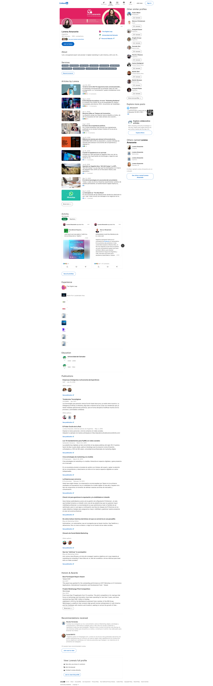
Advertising (65, 65)
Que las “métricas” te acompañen (74, 552)
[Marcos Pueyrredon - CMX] (65, 418)
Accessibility (78, 681)
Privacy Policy (95, 681)
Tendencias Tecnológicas (72, 399)
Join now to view (69, 650)
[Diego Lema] (70, 544)
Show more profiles (134, 98)
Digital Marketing (114, 65)
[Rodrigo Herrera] (70, 391)
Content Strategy (104, 65)
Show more (66, 204)
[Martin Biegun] (65, 544)
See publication (67, 395)
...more (86, 238)
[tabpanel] (92, 245)
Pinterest (106, 241)
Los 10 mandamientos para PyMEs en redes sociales (81, 441)
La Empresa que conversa (72, 479)
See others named (140, 176)
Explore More (140, 133)
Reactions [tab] (72, 219)
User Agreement (86, 681)
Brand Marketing (74, 65)
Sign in (149, 3)
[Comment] (76, 266)
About (71, 681)
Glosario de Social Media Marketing (75, 533)
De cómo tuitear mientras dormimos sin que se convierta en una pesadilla (89, 519)
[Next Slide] (122, 245)
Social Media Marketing (92, 68)
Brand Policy (137, 681)
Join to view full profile (72, 675)
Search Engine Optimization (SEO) (108, 68)
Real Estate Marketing (78, 68)
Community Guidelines (65, 684)
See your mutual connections (76, 39)
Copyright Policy (128, 681)
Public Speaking (84, 65)
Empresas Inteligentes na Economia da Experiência (81, 380)
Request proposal (68, 73)
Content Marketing (66, 68)
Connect (137, 17)
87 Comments (105, 263)
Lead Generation (94, 65)
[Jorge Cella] (75, 418)
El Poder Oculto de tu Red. (72, 426)
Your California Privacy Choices (107, 681)
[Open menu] (121, 26)
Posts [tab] (64, 219)
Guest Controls (144, 681)
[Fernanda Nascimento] (65, 391)
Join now (139, 3)
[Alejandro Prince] (70, 418)
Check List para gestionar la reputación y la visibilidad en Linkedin (86, 497)
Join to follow (68, 44)
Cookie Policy (119, 681)
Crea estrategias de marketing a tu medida (78, 457)
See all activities (69, 274)
